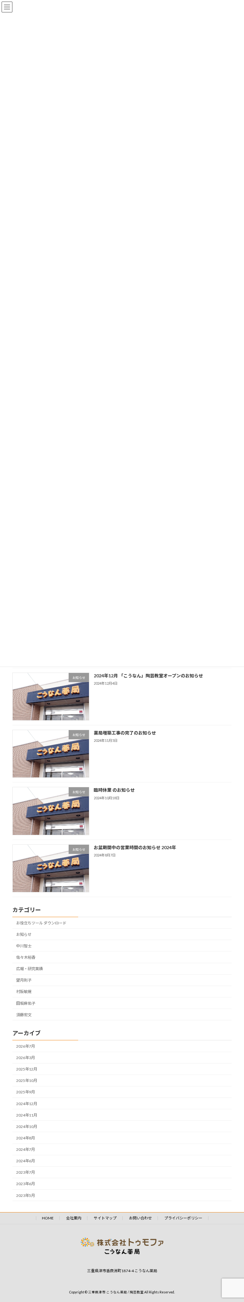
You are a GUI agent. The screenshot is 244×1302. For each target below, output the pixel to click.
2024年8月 (25, 1138)
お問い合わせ (140, 1218)
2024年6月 (25, 1160)
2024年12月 (26, 1103)
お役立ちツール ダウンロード (41, 922)
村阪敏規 (23, 991)
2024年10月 (26, 1126)
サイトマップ (105, 1218)
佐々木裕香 (25, 957)
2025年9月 (25, 1092)
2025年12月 (26, 1069)
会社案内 (73, 1218)
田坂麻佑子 (25, 1003)
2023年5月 (25, 1195)
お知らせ (23, 934)
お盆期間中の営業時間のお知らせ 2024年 (135, 847)
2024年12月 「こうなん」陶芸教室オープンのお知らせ (148, 675)
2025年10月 (26, 1080)
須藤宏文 (23, 1014)
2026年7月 (25, 1046)
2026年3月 (25, 1057)
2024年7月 (25, 1149)
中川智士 (23, 945)
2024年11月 (26, 1114)
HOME (48, 1218)
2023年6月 (25, 1183)
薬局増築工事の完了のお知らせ (125, 732)
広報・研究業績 (29, 968)
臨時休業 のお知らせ (114, 790)
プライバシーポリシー (183, 1218)
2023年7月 (25, 1172)
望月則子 (23, 980)
